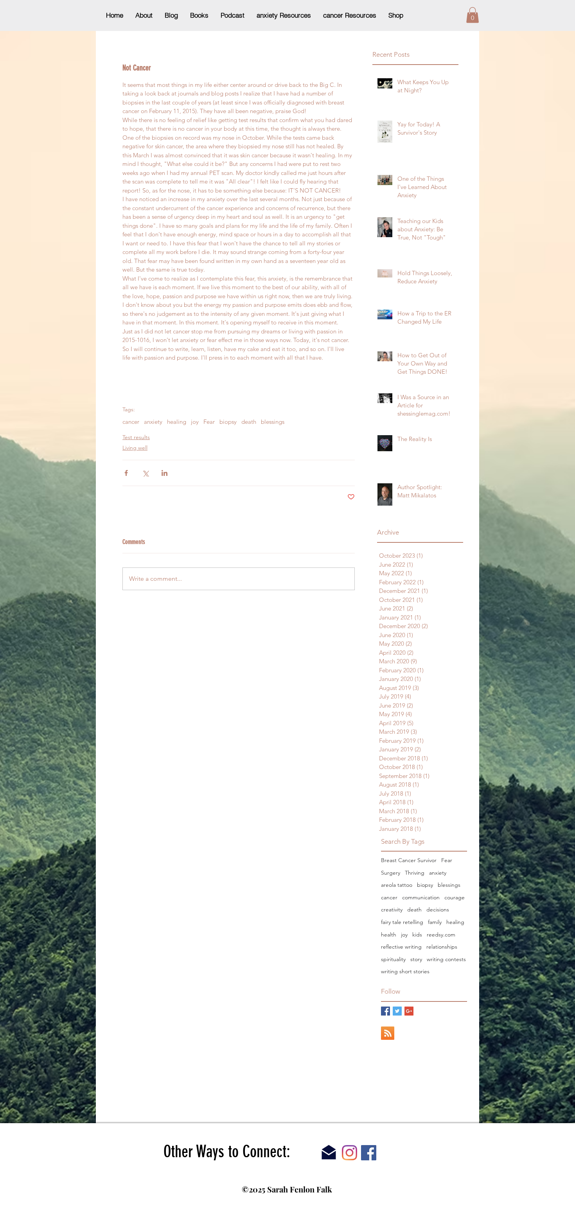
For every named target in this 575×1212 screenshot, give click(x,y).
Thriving (414, 872)
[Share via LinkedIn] (164, 473)
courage (454, 897)
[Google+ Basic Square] (408, 1011)
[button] (472, 15)
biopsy (228, 421)
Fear (209, 421)
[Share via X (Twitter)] (145, 473)
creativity (391, 909)
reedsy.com (441, 934)
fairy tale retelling (402, 922)
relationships (441, 946)
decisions (437, 909)
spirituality (393, 959)
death (248, 421)
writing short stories (405, 971)
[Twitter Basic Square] (397, 1011)
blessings (272, 421)
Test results (136, 437)
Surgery (390, 872)
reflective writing (401, 946)
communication (421, 897)
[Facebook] (368, 1152)
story (416, 959)
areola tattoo (396, 884)
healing (176, 421)
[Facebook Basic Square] (385, 1011)
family (435, 922)
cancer (130, 421)
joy (195, 421)
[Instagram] (349, 1152)
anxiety (153, 421)
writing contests (446, 959)
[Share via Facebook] (126, 473)
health (388, 934)
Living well (134, 447)
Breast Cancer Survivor (409, 860)
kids (417, 934)
